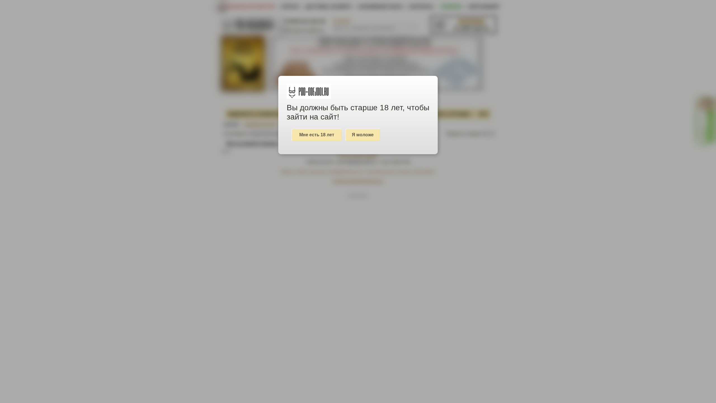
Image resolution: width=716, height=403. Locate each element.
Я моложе (363, 134)
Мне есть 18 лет (316, 134)
